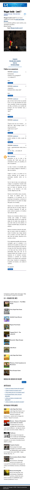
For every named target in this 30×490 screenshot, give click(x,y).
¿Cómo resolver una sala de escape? (14, 401)
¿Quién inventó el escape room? (13, 390)
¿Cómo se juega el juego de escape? (14, 388)
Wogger (6, 21)
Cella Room (13, 347)
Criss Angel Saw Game (16, 309)
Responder (10, 82)
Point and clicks (16, 14)
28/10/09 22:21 (15, 71)
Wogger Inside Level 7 (17, 28)
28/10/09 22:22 (15, 86)
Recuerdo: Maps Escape (16, 340)
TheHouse (12, 433)
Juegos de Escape (8, 14)
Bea (9, 156)
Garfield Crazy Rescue (16, 317)
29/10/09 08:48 (12, 156)
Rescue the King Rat (15, 470)
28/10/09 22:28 (15, 145)
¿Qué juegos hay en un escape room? (15, 392)
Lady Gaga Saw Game (16, 355)
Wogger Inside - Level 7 (12, 11)
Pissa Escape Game (15, 370)
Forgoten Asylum (14, 445)
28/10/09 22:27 (15, 136)
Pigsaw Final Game (15, 324)
